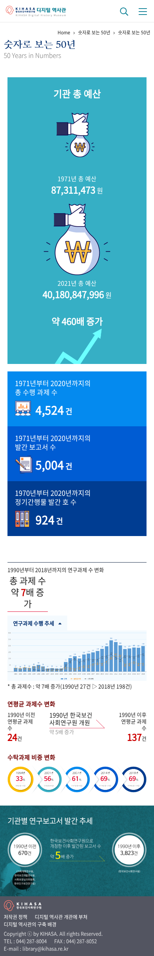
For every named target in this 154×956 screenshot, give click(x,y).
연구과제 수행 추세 (33, 623)
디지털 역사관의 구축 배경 (30, 924)
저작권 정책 (15, 916)
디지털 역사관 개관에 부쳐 (61, 916)
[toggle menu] (142, 11)
